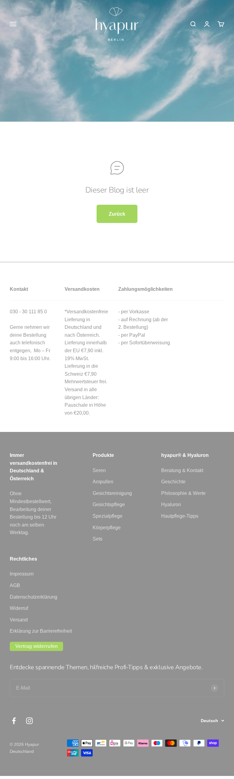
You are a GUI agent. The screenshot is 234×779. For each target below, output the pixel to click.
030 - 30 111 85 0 (28, 311)
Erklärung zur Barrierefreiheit (41, 631)
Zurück (117, 214)
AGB (15, 585)
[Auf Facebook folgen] (14, 721)
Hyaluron (171, 504)
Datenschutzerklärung (33, 597)
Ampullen (103, 481)
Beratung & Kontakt (182, 470)
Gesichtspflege (109, 504)
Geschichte (173, 481)
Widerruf (19, 608)
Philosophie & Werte (183, 493)
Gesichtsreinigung (112, 493)
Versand (19, 619)
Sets (97, 538)
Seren (99, 470)
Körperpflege (107, 527)
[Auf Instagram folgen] (29, 721)
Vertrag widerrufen (36, 646)
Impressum (22, 573)
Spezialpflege (107, 516)
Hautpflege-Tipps (179, 516)
